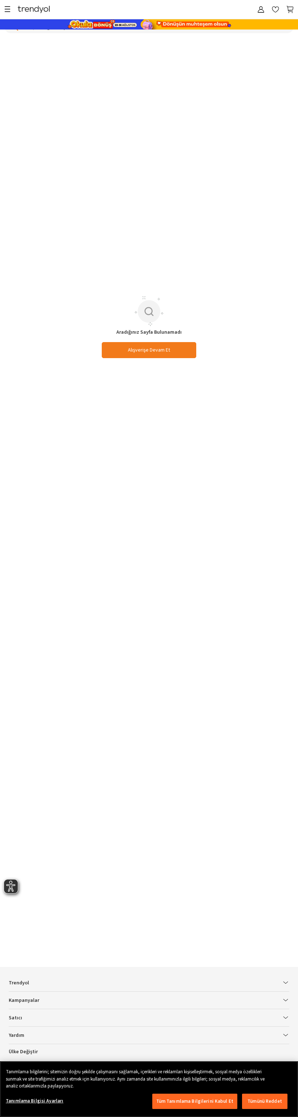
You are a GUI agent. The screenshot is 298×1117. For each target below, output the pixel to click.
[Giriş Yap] (261, 10)
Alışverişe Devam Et (149, 350)
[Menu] (9, 10)
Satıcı (15, 1018)
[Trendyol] (34, 10)
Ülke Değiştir (23, 1051)
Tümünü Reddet (264, 1101)
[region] (149, 1089)
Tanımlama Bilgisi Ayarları (34, 1101)
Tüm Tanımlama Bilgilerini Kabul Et (194, 1101)
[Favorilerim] (275, 10)
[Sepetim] (290, 10)
